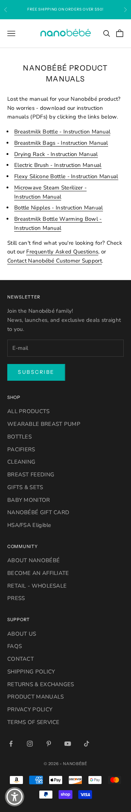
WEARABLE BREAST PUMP (43, 424)
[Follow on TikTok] (86, 743)
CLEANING (21, 461)
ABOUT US (21, 633)
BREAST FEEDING (30, 474)
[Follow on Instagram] (29, 743)
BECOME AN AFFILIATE (38, 573)
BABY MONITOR (28, 500)
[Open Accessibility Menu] (14, 797)
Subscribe (36, 372)
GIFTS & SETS (25, 487)
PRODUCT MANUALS (35, 696)
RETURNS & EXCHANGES (40, 684)
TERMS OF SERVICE (33, 722)
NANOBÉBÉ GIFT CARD (38, 512)
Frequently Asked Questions (62, 251)
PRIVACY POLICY (29, 709)
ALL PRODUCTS (28, 411)
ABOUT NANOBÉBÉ (33, 560)
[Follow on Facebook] (11, 743)
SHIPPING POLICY (31, 671)
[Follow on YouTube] (67, 743)
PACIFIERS (21, 449)
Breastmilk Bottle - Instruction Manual (62, 131)
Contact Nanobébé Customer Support (54, 260)
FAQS (14, 646)
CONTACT (20, 659)
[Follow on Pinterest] (48, 743)
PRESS (16, 598)
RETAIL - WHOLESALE (37, 585)
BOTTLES (19, 436)
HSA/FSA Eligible (29, 525)
